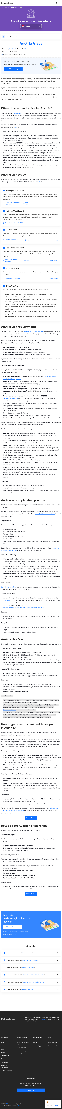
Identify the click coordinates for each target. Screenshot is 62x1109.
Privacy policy (52, 1042)
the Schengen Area (19, 113)
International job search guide (22, 1052)
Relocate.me (43, 1019)
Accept (56, 1105)
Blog (2, 1042)
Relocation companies (4, 1066)
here (16, 127)
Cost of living (5, 1055)
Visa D (5, 379)
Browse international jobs (23, 1043)
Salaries (3, 1059)
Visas (2, 1049)
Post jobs (35, 1042)
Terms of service (53, 1046)
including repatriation (10, 398)
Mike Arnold (12, 49)
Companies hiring (22, 1048)
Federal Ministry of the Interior (45, 514)
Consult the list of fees (8, 587)
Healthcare (4, 1062)
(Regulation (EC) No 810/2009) (34, 331)
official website (8, 600)
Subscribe (31, 1090)
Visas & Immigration (11, 7)
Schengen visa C (50, 376)
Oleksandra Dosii (28, 49)
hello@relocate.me (9, 934)
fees (40, 182)
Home (2, 7)
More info (49, 1105)
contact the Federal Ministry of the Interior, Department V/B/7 (23, 608)
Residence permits (14, 379)
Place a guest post (7, 1070)
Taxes (3, 1052)
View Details (53, 240)
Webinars (4, 1046)
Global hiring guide (38, 1046)
